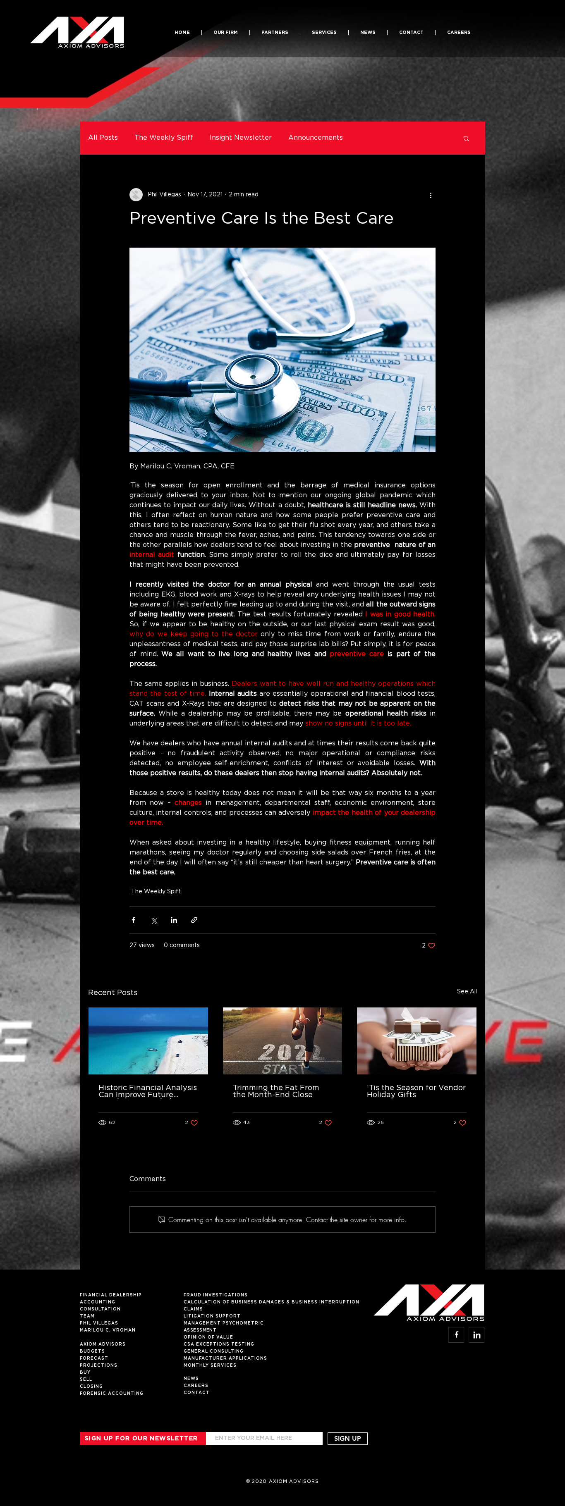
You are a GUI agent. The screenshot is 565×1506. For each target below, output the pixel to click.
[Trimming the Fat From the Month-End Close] (282, 1040)
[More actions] (431, 195)
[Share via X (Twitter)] (154, 920)
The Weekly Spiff (163, 138)
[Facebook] (456, 1335)
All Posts (103, 138)
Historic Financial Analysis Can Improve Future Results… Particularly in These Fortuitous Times (147, 1092)
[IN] (477, 1335)
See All (467, 991)
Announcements (315, 138)
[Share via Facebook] (133, 920)
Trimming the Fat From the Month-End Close (276, 1091)
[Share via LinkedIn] (174, 920)
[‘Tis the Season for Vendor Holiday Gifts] (416, 1040)
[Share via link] (194, 920)
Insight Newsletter (241, 138)
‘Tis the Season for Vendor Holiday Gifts (416, 1091)
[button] (275, 32)
